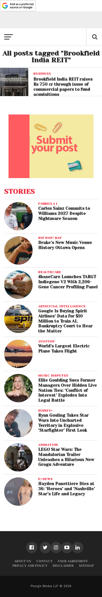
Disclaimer (63, 566)
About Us (22, 561)
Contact (44, 561)
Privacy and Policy (30, 566)
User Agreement (73, 561)
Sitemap (86, 566)
